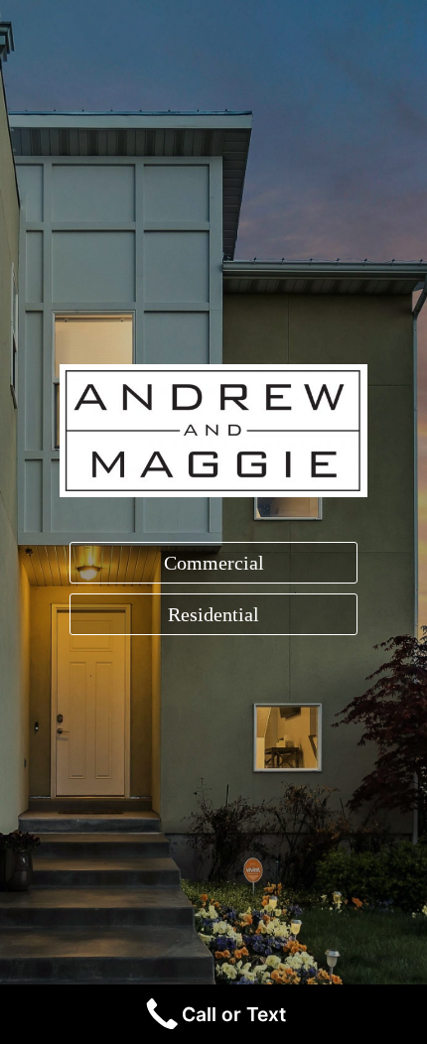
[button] (213, 563)
